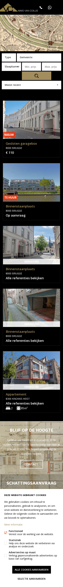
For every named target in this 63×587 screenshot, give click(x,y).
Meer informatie (13, 524)
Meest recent (13, 85)
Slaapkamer (12, 66)
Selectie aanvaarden (32, 578)
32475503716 (49, 7)
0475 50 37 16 (41, 7)
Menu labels (58, 7)
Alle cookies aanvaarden (31, 569)
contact (31, 464)
